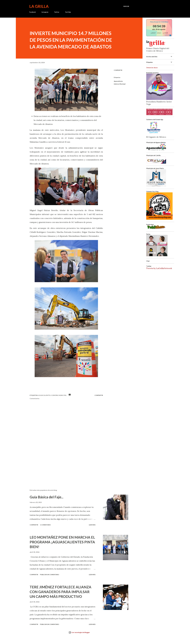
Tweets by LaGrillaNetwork (159, 268)
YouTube (68, 12)
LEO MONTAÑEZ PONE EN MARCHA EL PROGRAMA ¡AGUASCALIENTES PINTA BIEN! (62, 542)
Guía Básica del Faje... (46, 497)
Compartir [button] (118, 70)
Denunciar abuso (152, 67)
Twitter (56, 12)
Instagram (45, 12)
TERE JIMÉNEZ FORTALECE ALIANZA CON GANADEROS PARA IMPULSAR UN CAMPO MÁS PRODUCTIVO (60, 592)
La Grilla (39, 6)
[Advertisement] (63, 464)
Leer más (92, 525)
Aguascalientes (118, 81)
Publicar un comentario (49, 574)
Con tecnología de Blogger (80, 632)
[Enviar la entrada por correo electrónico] (69, 395)
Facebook (32, 12)
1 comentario (45, 525)
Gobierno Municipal (119, 84)
